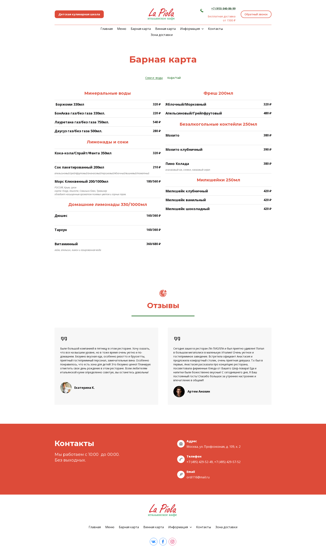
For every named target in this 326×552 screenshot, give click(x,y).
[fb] (163, 541)
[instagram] (172, 541)
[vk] (153, 541)
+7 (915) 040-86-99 (223, 8)
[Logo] (162, 14)
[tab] (154, 77)
